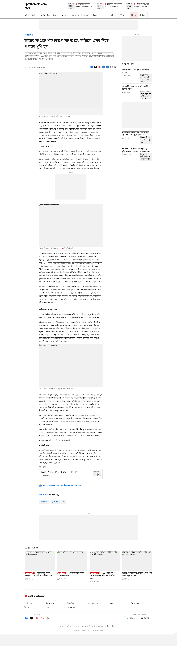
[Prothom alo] (38, 6)
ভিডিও (95, 15)
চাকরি (80, 15)
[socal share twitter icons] (96, 68)
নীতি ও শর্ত (92, 626)
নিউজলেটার (110, 626)
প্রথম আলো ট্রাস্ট (93, 603)
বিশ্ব (48, 15)
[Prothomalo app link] (131, 618)
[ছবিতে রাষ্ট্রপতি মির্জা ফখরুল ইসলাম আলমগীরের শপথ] (71, 6)
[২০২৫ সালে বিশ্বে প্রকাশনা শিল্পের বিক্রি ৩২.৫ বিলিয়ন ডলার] (105, 561)
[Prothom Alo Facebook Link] (27, 618)
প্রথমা (47, 607)
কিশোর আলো (50, 603)
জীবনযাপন (87, 15)
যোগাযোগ (101, 626)
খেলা (67, 15)
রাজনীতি (42, 15)
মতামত (61, 15)
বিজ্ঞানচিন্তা (70, 603)
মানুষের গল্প (43, 502)
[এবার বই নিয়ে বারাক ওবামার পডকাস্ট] (72, 561)
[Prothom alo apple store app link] (145, 618)
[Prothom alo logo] (35, 596)
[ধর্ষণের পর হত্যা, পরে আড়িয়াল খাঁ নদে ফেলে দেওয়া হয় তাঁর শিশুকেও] (130, 6)
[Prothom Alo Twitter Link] (32, 618)
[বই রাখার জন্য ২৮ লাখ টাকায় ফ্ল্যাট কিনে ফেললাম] (97, 473)
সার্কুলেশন (83, 626)
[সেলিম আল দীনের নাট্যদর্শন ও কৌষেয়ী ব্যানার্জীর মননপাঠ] (40, 561)
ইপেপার (27, 607)
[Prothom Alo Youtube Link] (43, 618)
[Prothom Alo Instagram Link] (38, 618)
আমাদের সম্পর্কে (64, 626)
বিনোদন (73, 15)
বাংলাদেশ (34, 15)
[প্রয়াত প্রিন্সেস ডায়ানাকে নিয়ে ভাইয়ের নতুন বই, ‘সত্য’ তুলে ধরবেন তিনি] (146, 140)
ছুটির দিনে (55, 502)
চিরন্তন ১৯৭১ (135, 603)
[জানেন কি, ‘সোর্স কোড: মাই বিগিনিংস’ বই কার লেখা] (146, 95)
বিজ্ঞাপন (74, 626)
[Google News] (48, 618)
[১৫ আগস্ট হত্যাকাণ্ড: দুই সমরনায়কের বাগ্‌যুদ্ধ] (146, 78)
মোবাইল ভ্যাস (71, 607)
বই (64, 502)
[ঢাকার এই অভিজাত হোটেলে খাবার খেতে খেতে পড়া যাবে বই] (137, 561)
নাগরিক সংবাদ (29, 603)
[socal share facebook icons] (92, 68)
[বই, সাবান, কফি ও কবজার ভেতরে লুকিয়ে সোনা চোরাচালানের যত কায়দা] (146, 157)
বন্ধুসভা (112, 603)
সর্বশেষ (27, 15)
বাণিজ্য (54, 15)
